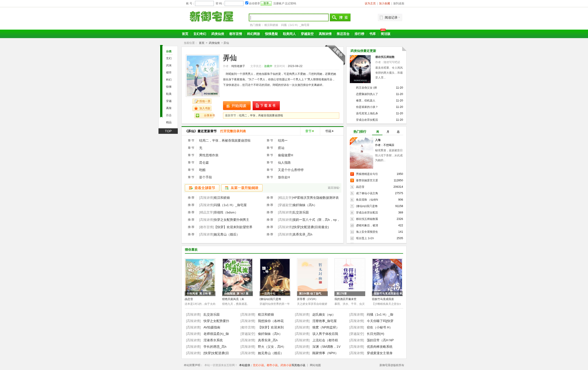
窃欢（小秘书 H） (380, 327)
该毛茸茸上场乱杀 (367, 113)
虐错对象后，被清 (367, 225)
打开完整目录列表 (233, 131)
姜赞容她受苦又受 (367, 180)
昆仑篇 (204, 162)
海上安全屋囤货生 (367, 231)
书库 (372, 34)
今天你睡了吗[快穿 (380, 321)
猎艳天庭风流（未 (233, 299)
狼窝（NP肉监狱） (325, 327)
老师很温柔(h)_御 (216, 334)
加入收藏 (384, 3)
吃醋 (202, 170)
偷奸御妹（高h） (305, 205)
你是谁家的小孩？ (367, 107)
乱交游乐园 (301, 212)
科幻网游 (253, 34)
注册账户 (278, 3)
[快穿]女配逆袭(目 (216, 353)
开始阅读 (237, 105)
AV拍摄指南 (212, 327)
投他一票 (204, 101)
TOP (168, 131)
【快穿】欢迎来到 (271, 327)
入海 (378, 140)
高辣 (169, 108)
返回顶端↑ (334, 187)
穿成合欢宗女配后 (367, 119)
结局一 (283, 140)
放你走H (284, 177)
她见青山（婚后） (227, 234)
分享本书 (209, 115)
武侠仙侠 (217, 34)
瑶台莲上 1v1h (365, 238)
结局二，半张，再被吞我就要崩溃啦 (261, 115)
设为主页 (370, 3)
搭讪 (281, 148)
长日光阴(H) (375, 334)
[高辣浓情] (193, 314)
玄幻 (169, 58)
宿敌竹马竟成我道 (383, 299)
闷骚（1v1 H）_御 (380, 314)
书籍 (328, 131)
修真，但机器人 (365, 100)
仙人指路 (284, 162)
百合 (169, 115)
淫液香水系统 (213, 340)
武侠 (169, 65)
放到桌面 (398, 3)
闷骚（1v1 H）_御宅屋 (295, 25)
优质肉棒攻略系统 (380, 346)
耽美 (169, 93)
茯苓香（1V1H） (307, 299)
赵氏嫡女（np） (323, 314)
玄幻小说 (258, 365)
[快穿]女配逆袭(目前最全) (311, 227)
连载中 (268, 66)
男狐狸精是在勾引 (367, 174)
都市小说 (272, 365)
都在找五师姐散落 (367, 219)
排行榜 (359, 34)
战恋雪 (360, 186)
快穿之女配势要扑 (216, 321)
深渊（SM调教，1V (326, 346)
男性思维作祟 (208, 155)
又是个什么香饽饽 (291, 170)
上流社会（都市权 (325, 340)
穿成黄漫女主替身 (380, 353)
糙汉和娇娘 (271, 25)
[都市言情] (247, 327)
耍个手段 (205, 177)
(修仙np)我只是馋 (367, 206)
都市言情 (235, 34)
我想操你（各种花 (271, 321)
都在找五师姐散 (385, 57)
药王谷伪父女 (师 (366, 87)
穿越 (169, 101)
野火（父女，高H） (272, 346)
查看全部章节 (202, 187)
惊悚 (169, 86)
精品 (169, 122)
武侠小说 (285, 365)
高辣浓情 (325, 34)
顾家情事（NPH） (325, 353)
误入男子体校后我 (325, 334)
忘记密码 (290, 3)
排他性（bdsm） (226, 212)
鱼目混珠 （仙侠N (367, 199)
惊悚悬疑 (271, 34)
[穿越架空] (247, 334)
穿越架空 (307, 34)
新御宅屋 (212, 16)
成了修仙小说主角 (367, 193)
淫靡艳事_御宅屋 (324, 321)
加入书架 (204, 108)
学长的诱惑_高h (215, 346)
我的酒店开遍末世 (345, 299)
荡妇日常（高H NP (380, 340)
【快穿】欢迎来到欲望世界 (233, 227)
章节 (308, 131)
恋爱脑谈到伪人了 (367, 94)
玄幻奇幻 (199, 34)
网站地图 (315, 365)
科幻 (169, 79)
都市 (169, 72)
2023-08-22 (295, 66)
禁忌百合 (343, 34)
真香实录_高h (302, 234)
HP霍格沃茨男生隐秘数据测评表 (316, 197)
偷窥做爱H (285, 155)
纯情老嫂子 (238, 66)
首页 (185, 34)
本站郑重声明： (193, 365)
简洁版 (385, 34)
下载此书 (266, 105)
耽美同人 (289, 34)
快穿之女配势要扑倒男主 (231, 219)
